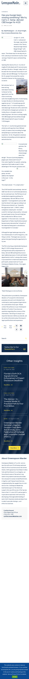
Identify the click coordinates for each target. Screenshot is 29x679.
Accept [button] (15, 676)
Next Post (10, 326)
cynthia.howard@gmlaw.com (13, 516)
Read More (7, 385)
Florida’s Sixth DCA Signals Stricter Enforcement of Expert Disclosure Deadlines (14, 377)
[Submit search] (26, 338)
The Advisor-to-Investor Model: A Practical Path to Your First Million (13, 402)
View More (13, 448)
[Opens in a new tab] (16, 326)
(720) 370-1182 (8, 514)
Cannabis (5, 11)
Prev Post (5, 326)
